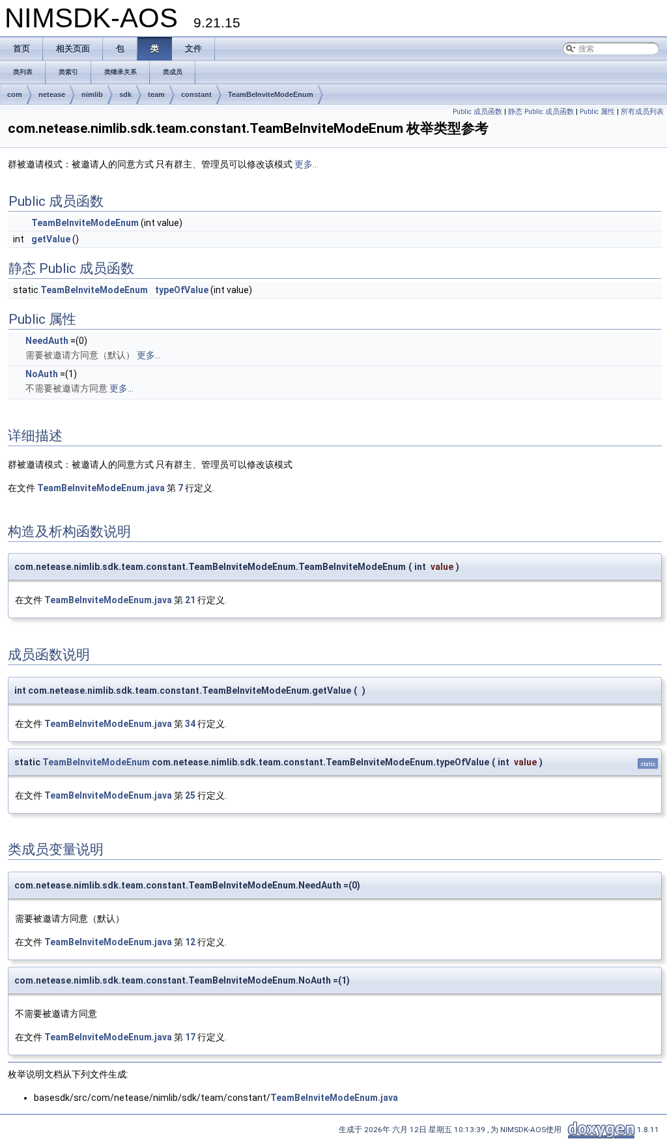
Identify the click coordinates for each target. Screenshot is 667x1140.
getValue (50, 239)
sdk (125, 94)
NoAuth (41, 374)
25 (190, 795)
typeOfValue (181, 290)
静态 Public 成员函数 (541, 111)
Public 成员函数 (477, 111)
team (156, 94)
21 (190, 600)
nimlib (92, 94)
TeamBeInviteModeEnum (270, 94)
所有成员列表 (642, 111)
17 (190, 1037)
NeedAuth (46, 340)
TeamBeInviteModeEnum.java (101, 488)
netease (51, 94)
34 (190, 724)
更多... (306, 164)
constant (196, 94)
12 (190, 942)
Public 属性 (597, 111)
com (14, 94)
